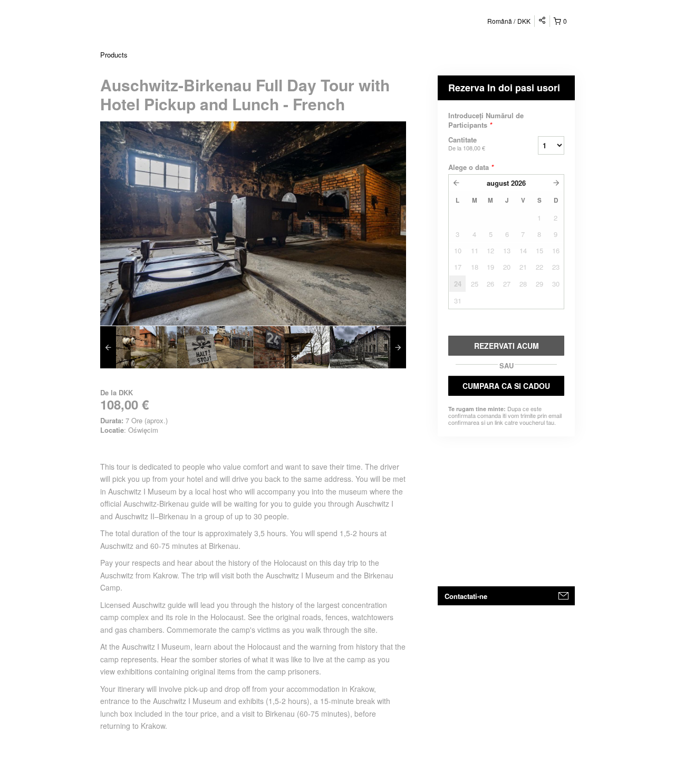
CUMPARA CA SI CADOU (506, 386)
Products (114, 55)
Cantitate (466, 143)
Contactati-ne (466, 596)
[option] (138, 347)
